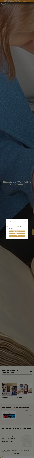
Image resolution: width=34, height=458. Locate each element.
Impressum (15, 239)
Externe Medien (10, 228)
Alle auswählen (17, 231)
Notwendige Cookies (11, 226)
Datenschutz (19, 239)
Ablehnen (17, 233)
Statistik (19, 226)
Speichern (17, 235)
